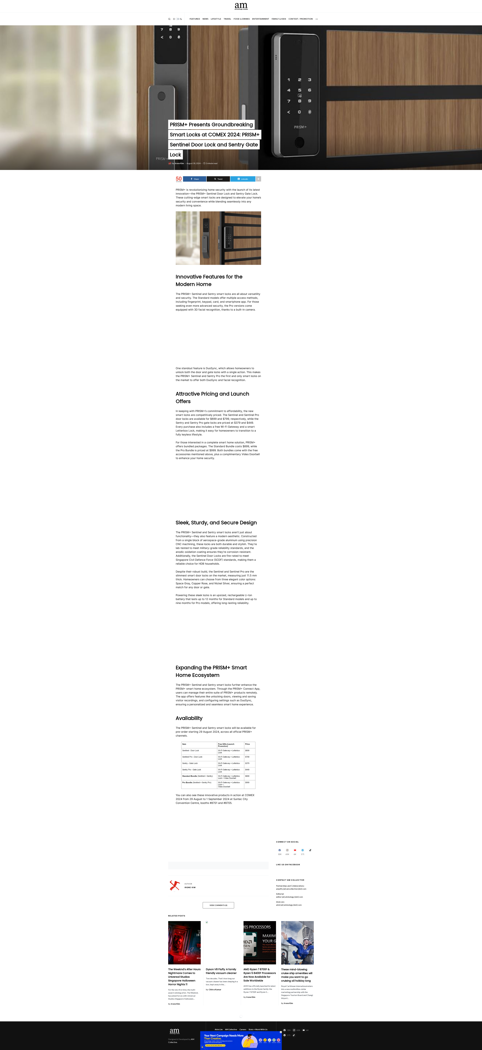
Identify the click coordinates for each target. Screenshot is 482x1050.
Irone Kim (190, 887)
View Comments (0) (218, 905)
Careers (242, 1029)
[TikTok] (310, 851)
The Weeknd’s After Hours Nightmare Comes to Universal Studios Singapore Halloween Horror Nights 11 (184, 977)
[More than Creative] (241, 1040)
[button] (169, 19)
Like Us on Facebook (288, 864)
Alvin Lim (219, 1029)
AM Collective (231, 1029)
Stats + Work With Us (258, 1029)
